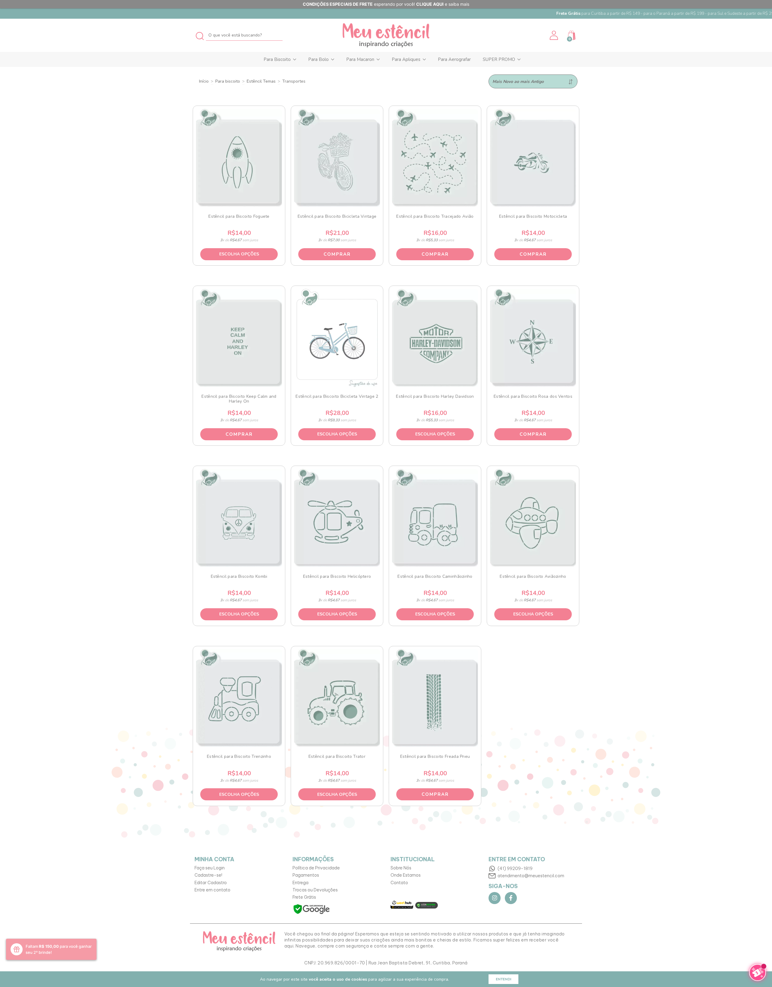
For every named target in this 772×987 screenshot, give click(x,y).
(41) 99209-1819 (515, 868)
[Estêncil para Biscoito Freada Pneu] (435, 698)
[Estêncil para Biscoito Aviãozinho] (533, 518)
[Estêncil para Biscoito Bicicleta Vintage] (337, 158)
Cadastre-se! (208, 875)
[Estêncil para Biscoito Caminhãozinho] (435, 518)
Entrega (300, 882)
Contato (399, 882)
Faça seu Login (210, 868)
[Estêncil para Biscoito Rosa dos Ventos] (533, 338)
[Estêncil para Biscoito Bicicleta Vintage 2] (337, 338)
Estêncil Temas (261, 81)
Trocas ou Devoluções (315, 890)
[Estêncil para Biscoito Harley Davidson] (435, 338)
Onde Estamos (406, 875)
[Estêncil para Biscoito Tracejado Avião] (435, 158)
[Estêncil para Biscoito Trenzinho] (239, 698)
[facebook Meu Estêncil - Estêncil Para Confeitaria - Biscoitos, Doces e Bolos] (511, 898)
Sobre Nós (401, 868)
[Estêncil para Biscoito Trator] (337, 698)
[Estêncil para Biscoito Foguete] (239, 158)
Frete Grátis (304, 897)
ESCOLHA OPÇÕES (239, 254)
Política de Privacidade (316, 868)
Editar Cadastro (211, 882)
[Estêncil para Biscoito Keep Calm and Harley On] (239, 338)
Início (204, 81)
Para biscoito (227, 81)
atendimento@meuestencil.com (531, 875)
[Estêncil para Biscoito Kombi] (239, 518)
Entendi (503, 979)
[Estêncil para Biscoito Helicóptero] (337, 518)
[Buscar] (200, 35)
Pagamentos (306, 875)
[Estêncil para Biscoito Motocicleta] (533, 158)
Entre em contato (212, 890)
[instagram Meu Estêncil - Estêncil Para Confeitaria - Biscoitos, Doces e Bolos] (495, 898)
